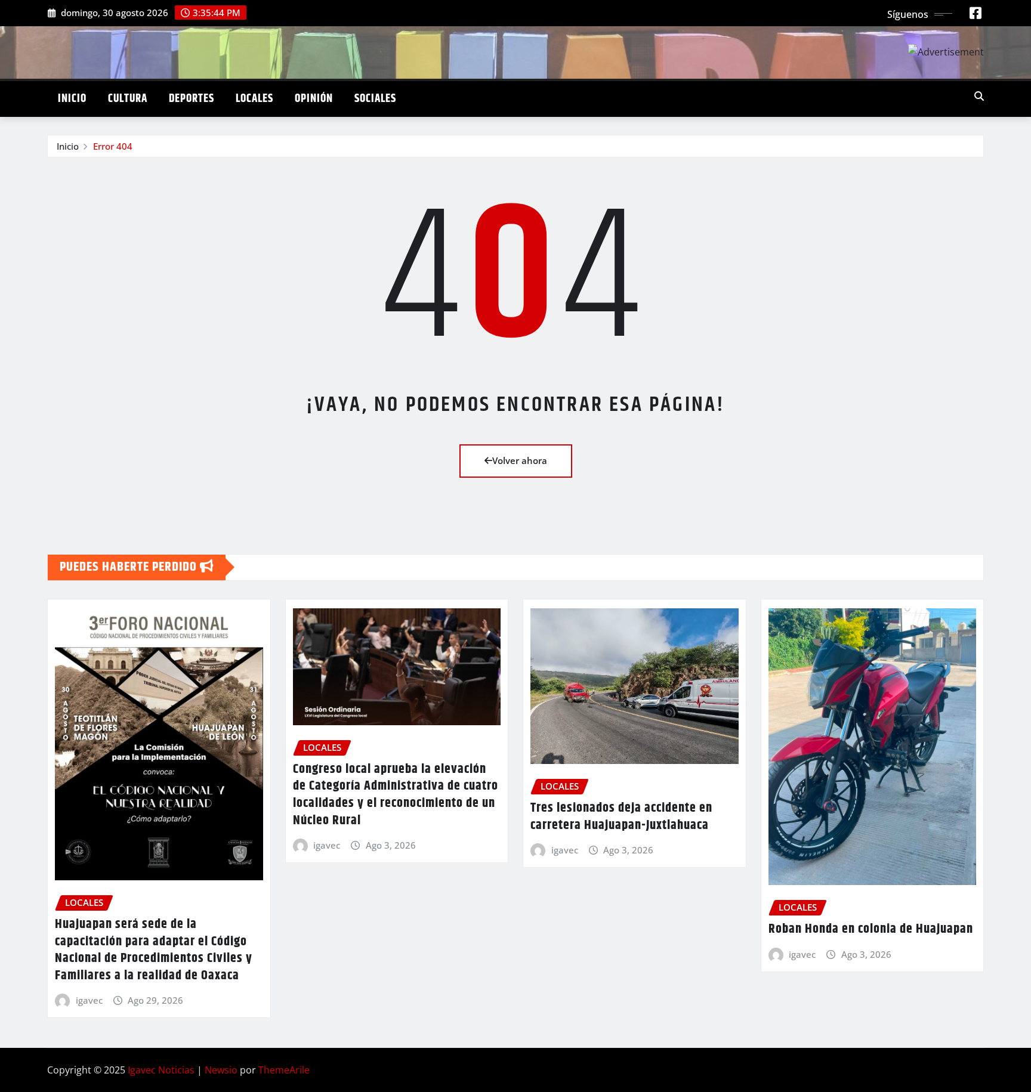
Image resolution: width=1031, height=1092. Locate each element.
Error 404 (112, 146)
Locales (254, 98)
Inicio (72, 98)
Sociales (375, 98)
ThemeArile (284, 1069)
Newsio (221, 1069)
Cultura (127, 98)
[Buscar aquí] (979, 96)
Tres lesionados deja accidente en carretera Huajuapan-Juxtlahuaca (621, 817)
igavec (89, 1000)
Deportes (191, 98)
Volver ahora (519, 460)
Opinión (314, 98)
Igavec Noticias (161, 1069)
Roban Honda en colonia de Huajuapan (870, 929)
